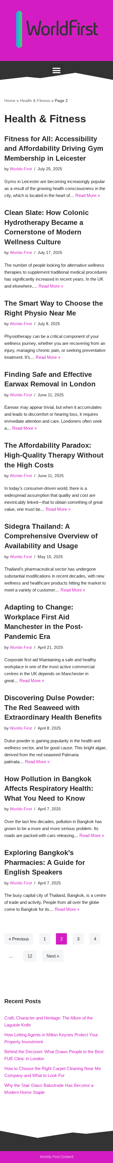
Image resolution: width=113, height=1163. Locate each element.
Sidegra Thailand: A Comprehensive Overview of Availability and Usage (51, 536)
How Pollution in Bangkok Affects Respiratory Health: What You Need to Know (48, 788)
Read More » (87, 195)
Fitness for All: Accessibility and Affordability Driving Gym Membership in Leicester (53, 148)
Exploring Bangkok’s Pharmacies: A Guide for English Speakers (44, 862)
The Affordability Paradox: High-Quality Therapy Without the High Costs (53, 455)
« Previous (19, 938)
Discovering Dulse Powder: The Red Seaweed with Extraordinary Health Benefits (53, 707)
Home (9, 100)
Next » (53, 956)
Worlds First (21, 169)
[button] (56, 70)
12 (30, 956)
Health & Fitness (35, 100)
